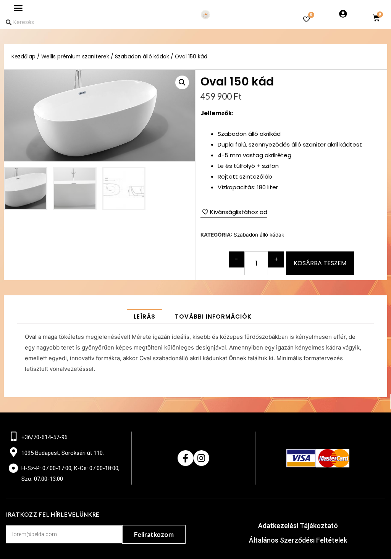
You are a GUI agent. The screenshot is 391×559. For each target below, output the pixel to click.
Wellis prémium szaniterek (75, 56)
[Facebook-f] (185, 458)
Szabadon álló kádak (142, 56)
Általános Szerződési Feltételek (298, 540)
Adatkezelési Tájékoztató (298, 526)
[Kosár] (376, 18)
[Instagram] (201, 458)
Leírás (144, 317)
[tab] (144, 316)
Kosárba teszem (320, 263)
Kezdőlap (23, 56)
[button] (18, 8)
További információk (213, 317)
